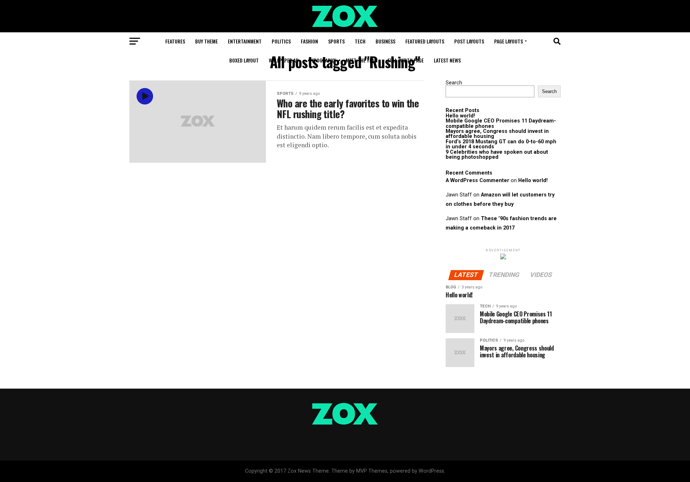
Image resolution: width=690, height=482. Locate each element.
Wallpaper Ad (284, 60)
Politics (281, 41)
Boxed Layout (244, 60)
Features (175, 41)
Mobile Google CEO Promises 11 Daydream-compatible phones (501, 123)
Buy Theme (206, 41)
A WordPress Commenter (477, 180)
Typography (322, 60)
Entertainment (245, 41)
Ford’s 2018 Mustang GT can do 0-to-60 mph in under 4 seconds (501, 144)
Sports (336, 41)
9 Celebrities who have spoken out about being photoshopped (497, 154)
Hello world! (460, 116)
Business (385, 41)
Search (454, 83)
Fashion (309, 41)
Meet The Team (362, 60)
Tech (360, 41)
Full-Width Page (406, 60)
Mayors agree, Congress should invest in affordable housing (497, 133)
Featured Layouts (424, 41)
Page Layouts (508, 41)
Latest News (447, 60)
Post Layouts (469, 41)
